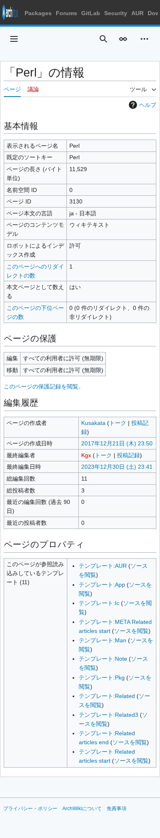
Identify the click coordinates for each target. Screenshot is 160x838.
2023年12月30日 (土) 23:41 (117, 466)
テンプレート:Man (102, 640)
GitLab (90, 13)
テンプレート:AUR (103, 565)
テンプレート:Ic (99, 603)
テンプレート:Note (103, 658)
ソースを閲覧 (131, 631)
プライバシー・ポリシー (30, 808)
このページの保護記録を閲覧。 (44, 386)
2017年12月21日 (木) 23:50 (117, 443)
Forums (66, 13)
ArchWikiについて (82, 808)
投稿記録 (128, 455)
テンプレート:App (102, 584)
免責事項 (116, 808)
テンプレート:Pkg (102, 677)
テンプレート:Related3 (108, 715)
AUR (137, 13)
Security (115, 13)
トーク (117, 423)
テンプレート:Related (107, 696)
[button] (14, 39)
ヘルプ (147, 105)
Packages (38, 13)
